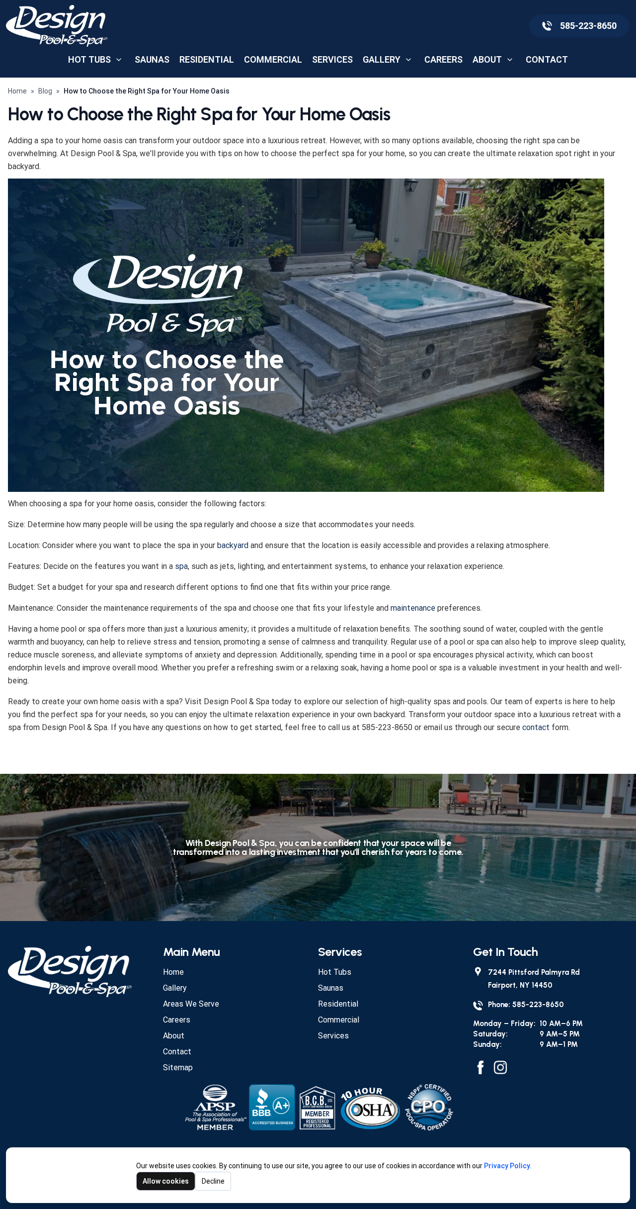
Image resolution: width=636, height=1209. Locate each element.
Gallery (381, 59)
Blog (45, 91)
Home (17, 91)
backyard (232, 545)
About (487, 59)
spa (181, 566)
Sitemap (178, 1067)
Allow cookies (166, 1181)
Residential (206, 59)
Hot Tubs (89, 59)
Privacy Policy (507, 1166)
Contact (547, 59)
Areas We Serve (191, 1004)
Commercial (273, 59)
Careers (443, 59)
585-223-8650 (588, 25)
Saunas (152, 59)
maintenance (413, 608)
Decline (213, 1181)
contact (536, 727)
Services (332, 59)
